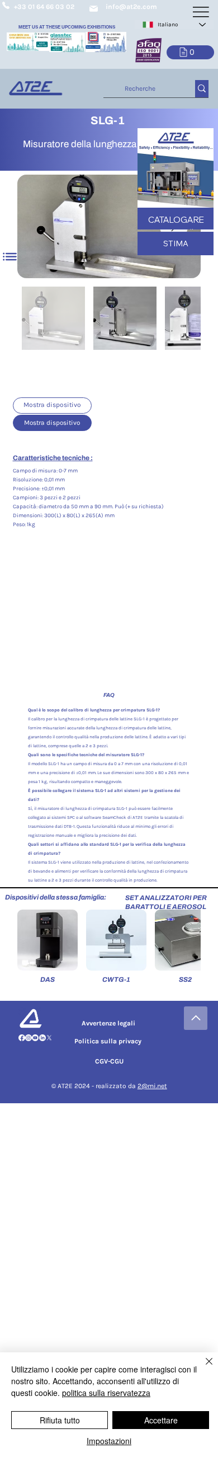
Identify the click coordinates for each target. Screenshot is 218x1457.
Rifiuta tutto (60, 1420)
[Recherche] (201, 88)
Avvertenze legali (108, 1023)
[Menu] (10, 256)
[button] (190, 52)
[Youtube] (35, 1037)
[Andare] (195, 1018)
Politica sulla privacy (107, 1041)
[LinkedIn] (42, 1037)
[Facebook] (21, 1037)
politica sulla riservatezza (106, 1392)
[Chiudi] (202, 1368)
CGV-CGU (109, 1061)
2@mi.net (152, 1086)
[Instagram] (28, 1037)
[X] (49, 1037)
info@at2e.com (131, 7)
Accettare (161, 1420)
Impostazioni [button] (109, 1440)
